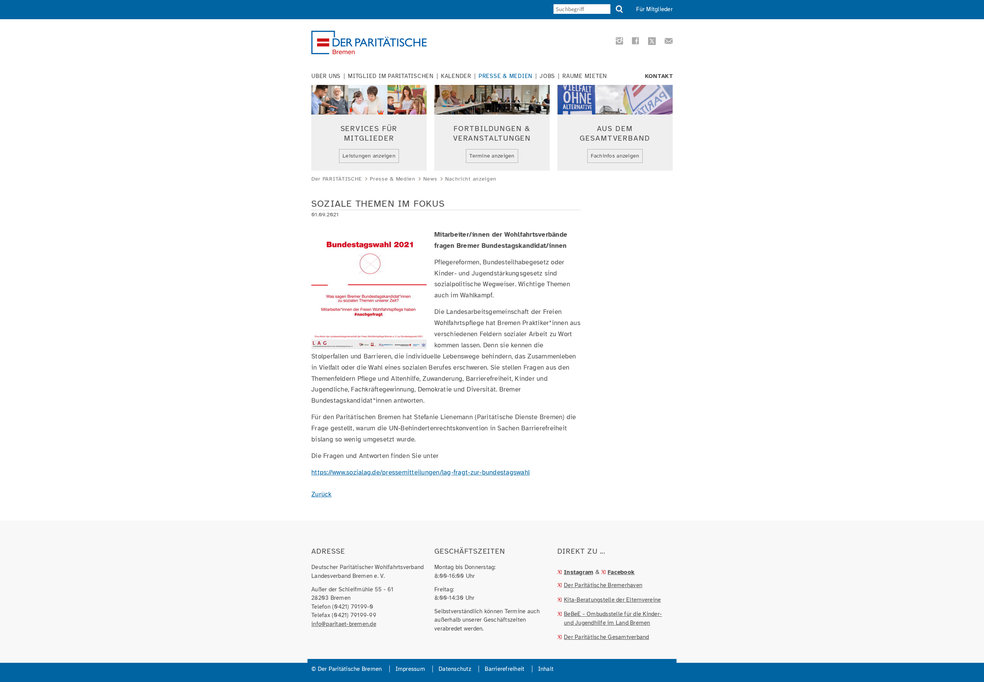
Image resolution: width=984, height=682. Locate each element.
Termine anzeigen (491, 156)
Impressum (410, 668)
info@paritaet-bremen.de (343, 624)
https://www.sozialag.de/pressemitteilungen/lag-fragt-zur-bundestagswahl (420, 472)
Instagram (578, 572)
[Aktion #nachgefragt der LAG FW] (369, 343)
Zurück (321, 494)
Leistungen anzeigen (369, 156)
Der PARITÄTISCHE (336, 179)
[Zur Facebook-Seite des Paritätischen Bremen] (634, 42)
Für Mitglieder (654, 9)
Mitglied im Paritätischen (391, 76)
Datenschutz (455, 668)
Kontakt (659, 76)
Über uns (326, 76)
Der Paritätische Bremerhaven (603, 585)
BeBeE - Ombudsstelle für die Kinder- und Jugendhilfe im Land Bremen (613, 618)
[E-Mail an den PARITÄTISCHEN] (666, 42)
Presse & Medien (505, 76)
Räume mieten (584, 76)
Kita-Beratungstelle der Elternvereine (612, 599)
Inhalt (546, 668)
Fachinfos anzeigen (615, 156)
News (430, 179)
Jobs (547, 76)
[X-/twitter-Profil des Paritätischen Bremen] (650, 42)
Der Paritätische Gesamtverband (606, 637)
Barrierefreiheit (504, 668)
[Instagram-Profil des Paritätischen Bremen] (618, 42)
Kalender (456, 76)
